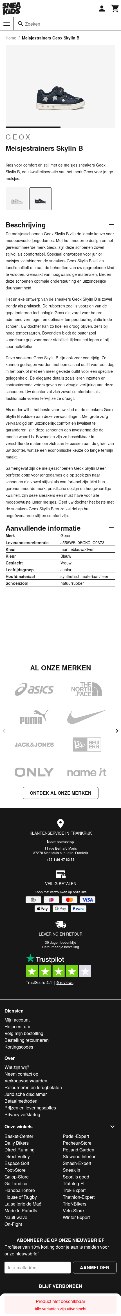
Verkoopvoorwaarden (26, 1080)
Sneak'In (71, 1170)
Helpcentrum (17, 1026)
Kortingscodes (19, 1047)
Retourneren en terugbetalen (33, 1087)
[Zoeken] (20, 23)
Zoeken (32, 24)
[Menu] (7, 24)
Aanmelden (94, 1267)
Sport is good (76, 1176)
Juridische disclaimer (26, 1094)
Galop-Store (17, 1176)
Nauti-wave (16, 1217)
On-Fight (13, 1224)
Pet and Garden (78, 1149)
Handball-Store (20, 1190)
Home (11, 38)
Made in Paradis (21, 1210)
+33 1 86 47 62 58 (61, 859)
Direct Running (20, 1149)
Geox (19, 136)
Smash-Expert (77, 1163)
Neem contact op (60, 841)
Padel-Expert (76, 1136)
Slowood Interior (79, 1156)
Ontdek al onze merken (60, 793)
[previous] (4, 731)
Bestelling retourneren (27, 1040)
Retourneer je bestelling (60, 946)
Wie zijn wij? (17, 1067)
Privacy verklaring (22, 1114)
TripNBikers (74, 1203)
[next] (117, 731)
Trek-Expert (74, 1190)
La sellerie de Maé (23, 1203)
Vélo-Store (73, 1210)
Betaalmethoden (21, 1101)
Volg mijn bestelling (24, 1033)
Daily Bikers (17, 1143)
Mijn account (17, 1019)
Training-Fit (74, 1183)
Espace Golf (17, 1163)
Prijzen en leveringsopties (30, 1107)
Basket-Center (19, 1136)
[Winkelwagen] (115, 8)
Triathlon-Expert (79, 1197)
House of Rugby (21, 1197)
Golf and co (16, 1183)
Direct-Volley (17, 1156)
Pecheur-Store (77, 1143)
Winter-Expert (76, 1217)
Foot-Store (15, 1170)
